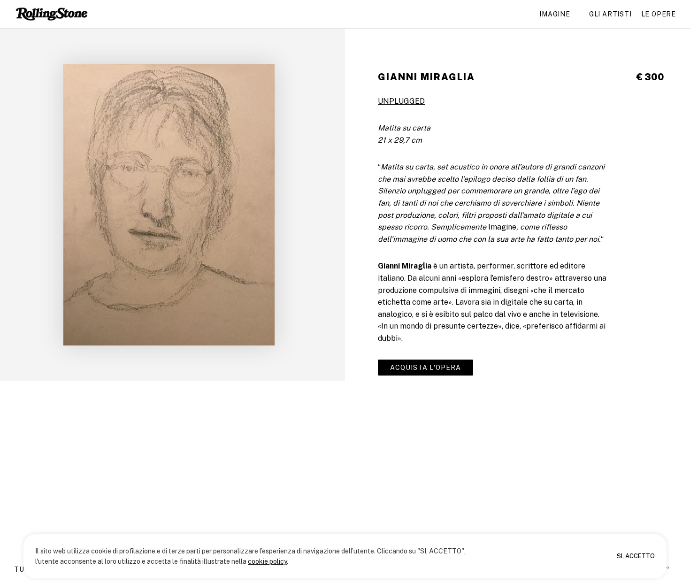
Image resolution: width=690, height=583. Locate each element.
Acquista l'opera (425, 367)
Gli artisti (610, 14)
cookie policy (267, 561)
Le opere (658, 14)
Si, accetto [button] (636, 556)
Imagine (554, 14)
